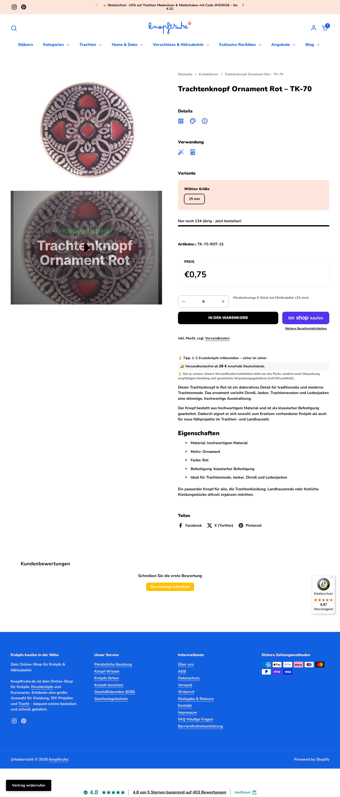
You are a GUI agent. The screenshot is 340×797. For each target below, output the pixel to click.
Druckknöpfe (42, 686)
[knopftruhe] (170, 28)
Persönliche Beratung (113, 664)
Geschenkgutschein (111, 698)
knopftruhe (58, 759)
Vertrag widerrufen (28, 785)
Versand (185, 685)
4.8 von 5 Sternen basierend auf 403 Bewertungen (179, 792)
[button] (14, 28)
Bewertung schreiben (170, 587)
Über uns (186, 664)
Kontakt (185, 705)
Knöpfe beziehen (108, 685)
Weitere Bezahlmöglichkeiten (306, 328)
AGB (182, 671)
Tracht (23, 703)
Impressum (187, 712)
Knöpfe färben (106, 678)
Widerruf (186, 691)
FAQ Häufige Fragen (195, 719)
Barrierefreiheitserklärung (200, 726)
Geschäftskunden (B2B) (114, 691)
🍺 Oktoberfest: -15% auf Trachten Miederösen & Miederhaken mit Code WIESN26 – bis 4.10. (170, 7)
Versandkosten (217, 338)
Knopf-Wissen (106, 671)
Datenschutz (189, 678)
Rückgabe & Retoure (196, 698)
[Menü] (332, 578)
